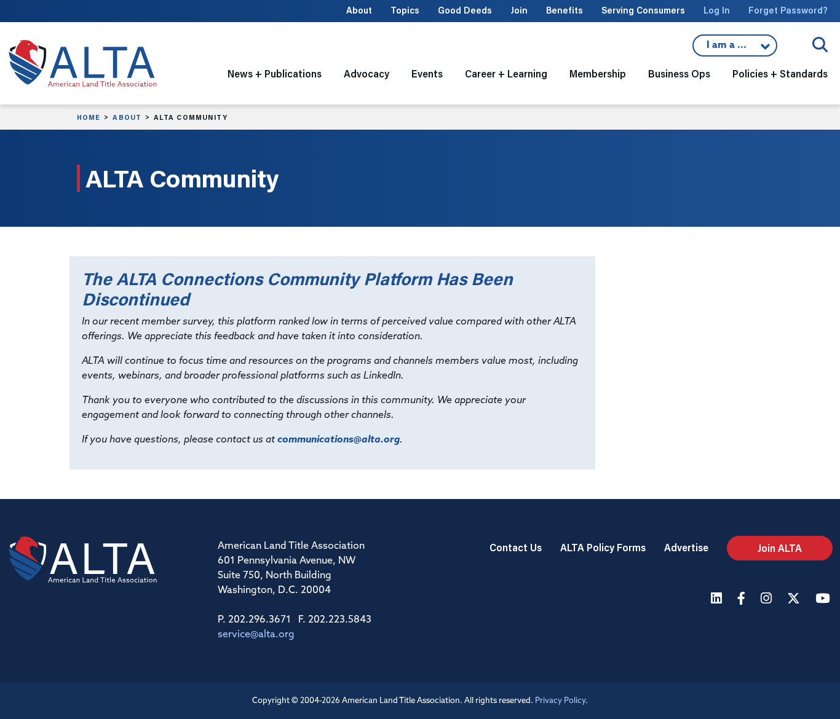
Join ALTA (780, 547)
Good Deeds (465, 10)
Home (88, 117)
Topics (404, 10)
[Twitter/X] (795, 599)
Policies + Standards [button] (780, 73)
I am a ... (728, 49)
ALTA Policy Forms (603, 547)
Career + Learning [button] (506, 73)
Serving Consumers (643, 10)
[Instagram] (768, 599)
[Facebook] (742, 599)
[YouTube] (824, 599)
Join (519, 10)
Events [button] (427, 73)
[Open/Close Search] (820, 44)
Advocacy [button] (366, 73)
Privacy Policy (560, 701)
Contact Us (515, 547)
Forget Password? (788, 10)
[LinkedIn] (718, 599)
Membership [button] (597, 73)
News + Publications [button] (275, 73)
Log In (716, 10)
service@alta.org (256, 635)
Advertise (686, 547)
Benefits (564, 10)
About (359, 10)
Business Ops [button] (679, 73)
